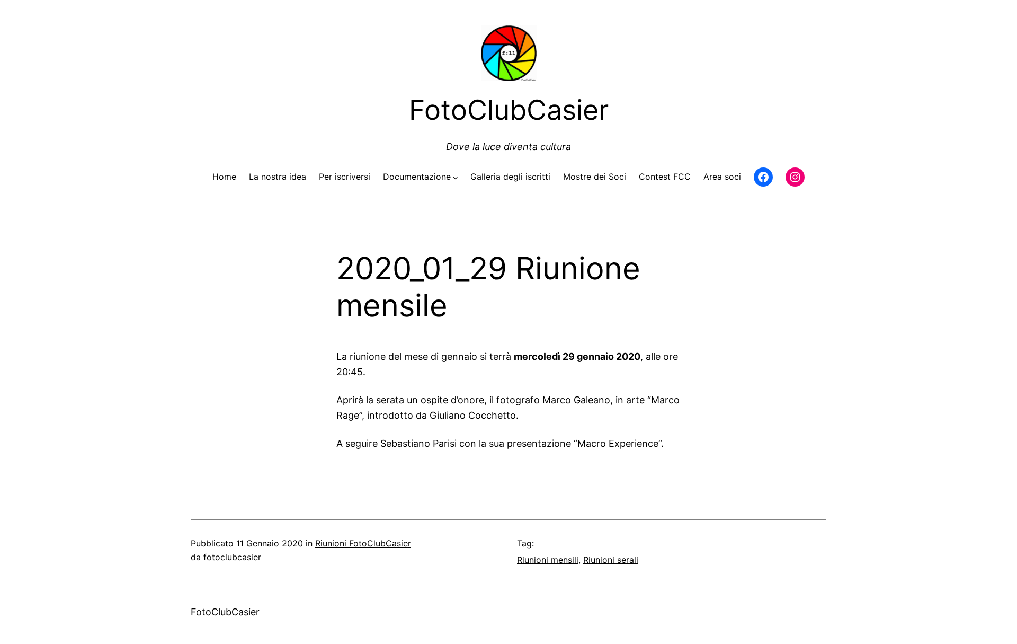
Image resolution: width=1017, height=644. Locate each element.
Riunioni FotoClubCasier (363, 543)
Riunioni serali (610, 559)
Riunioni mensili (547, 559)
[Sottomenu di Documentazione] (455, 177)
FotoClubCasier (225, 611)
